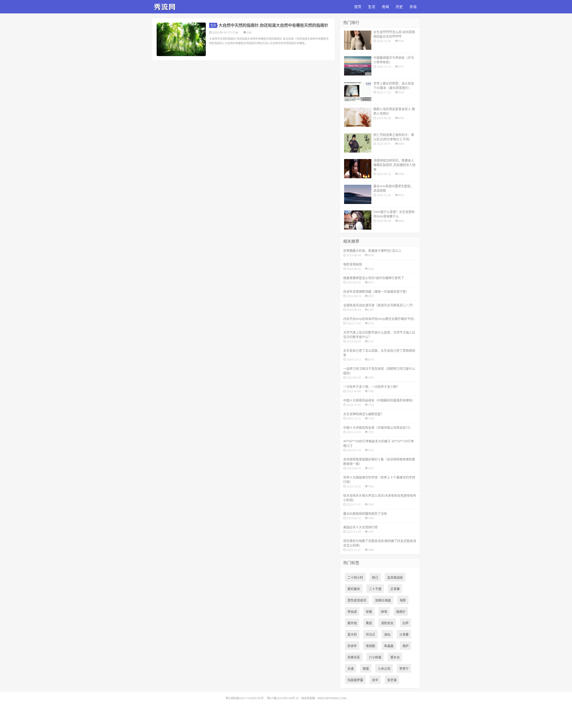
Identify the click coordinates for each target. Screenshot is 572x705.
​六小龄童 (375, 657)
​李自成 (352, 611)
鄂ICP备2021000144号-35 (283, 698)
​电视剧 (370, 646)
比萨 (405, 623)
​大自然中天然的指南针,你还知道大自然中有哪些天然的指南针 (273, 25)
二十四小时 (355, 577)
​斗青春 (404, 634)
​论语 (350, 668)
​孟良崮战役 (395, 577)
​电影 (403, 600)
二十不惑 (375, 589)
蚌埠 (384, 611)
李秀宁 (404, 668)
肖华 (375, 680)
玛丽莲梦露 (355, 680)
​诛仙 (387, 634)
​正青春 (395, 589)
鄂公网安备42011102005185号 (245, 698)
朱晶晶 (388, 646)
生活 (371, 6)
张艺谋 (392, 680)
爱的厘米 (353, 589)
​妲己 (375, 577)
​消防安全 (387, 623)
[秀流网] (165, 5)
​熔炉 (405, 646)
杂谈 (413, 6)
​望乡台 (395, 657)
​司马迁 (370, 634)
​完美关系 (353, 657)
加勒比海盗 (383, 600)
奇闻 (385, 6)
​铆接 (366, 668)
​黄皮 (369, 623)
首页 (357, 6)
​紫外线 (352, 623)
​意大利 (352, 634)
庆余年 (352, 646)
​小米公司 (384, 668)
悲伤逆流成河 (356, 600)
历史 (399, 6)
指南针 (401, 611)
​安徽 (369, 611)
